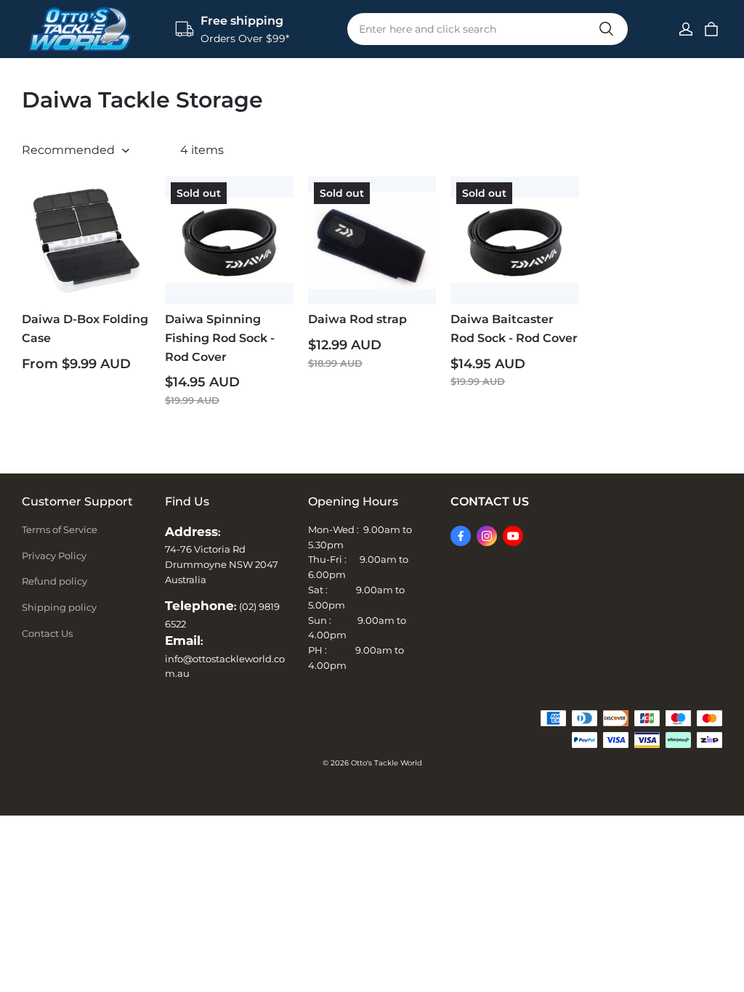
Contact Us (47, 633)
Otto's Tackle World (386, 763)
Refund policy (54, 581)
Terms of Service (59, 529)
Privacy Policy (54, 555)
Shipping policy (59, 607)
